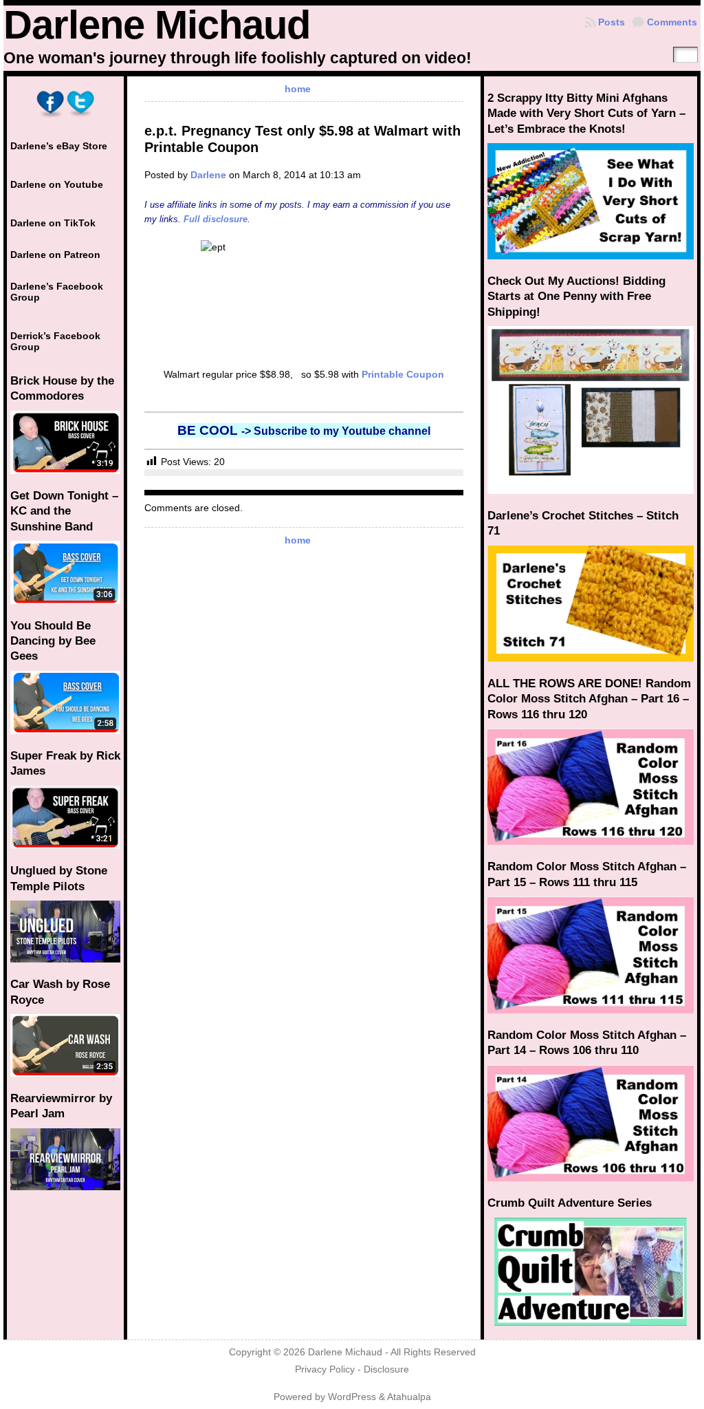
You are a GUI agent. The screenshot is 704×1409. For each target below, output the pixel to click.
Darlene (208, 174)
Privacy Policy (325, 1369)
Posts (611, 22)
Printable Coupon (403, 374)
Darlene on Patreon (55, 254)
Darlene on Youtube (56, 184)
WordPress (352, 1397)
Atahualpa (409, 1397)
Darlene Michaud (156, 25)
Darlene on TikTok (53, 222)
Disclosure (386, 1369)
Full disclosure (216, 219)
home (298, 88)
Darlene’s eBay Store (58, 145)
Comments (672, 22)
